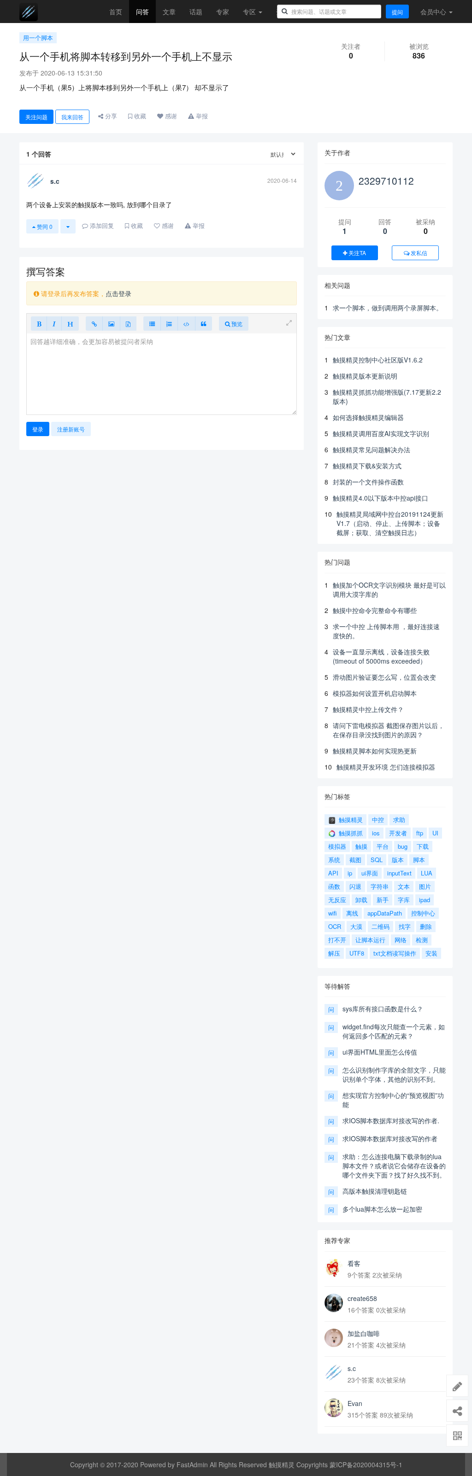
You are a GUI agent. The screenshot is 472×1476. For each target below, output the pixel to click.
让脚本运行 (370, 939)
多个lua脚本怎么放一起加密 (382, 1208)
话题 (195, 11)
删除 (426, 926)
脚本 (419, 859)
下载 (423, 846)
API (333, 873)
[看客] (333, 1268)
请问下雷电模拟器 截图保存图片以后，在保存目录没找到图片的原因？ (388, 730)
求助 (399, 819)
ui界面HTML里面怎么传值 (379, 1051)
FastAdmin (192, 1464)
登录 (37, 429)
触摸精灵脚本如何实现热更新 (375, 750)
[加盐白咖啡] (333, 1338)
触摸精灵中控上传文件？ (368, 709)
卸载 (361, 899)
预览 (236, 323)
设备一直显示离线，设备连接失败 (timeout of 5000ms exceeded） (381, 656)
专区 (250, 11)
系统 (334, 859)
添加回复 (101, 225)
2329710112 (386, 180)
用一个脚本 (38, 37)
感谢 (170, 115)
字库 (404, 899)
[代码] (186, 323)
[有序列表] (169, 323)
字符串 (380, 886)
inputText (399, 873)
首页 (115, 11)
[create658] (333, 1303)
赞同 (44, 226)
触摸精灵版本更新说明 (365, 375)
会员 (433, 11)
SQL (377, 859)
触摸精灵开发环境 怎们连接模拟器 (385, 766)
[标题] (70, 323)
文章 (169, 11)
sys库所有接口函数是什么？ (382, 1008)
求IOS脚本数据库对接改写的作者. (390, 1120)
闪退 (355, 886)
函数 (334, 886)
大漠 (356, 926)
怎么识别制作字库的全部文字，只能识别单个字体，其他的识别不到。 (394, 1074)
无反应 (337, 899)
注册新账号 (71, 429)
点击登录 (118, 293)
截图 (355, 859)
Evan (355, 1403)
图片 (425, 886)
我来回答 (72, 117)
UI (435, 832)
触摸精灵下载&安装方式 (367, 465)
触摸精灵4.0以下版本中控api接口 (380, 497)
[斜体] (54, 323)
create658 (362, 1298)
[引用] (203, 323)
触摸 (361, 846)
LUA (426, 873)
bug (402, 846)
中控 (378, 819)
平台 (383, 846)
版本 (398, 859)
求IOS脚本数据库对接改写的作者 (389, 1138)
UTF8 (356, 953)
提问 (397, 12)
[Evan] (333, 1408)
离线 (352, 913)
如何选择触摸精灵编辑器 (368, 417)
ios (376, 832)
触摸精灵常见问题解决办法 (371, 449)
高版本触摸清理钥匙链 (374, 1191)
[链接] (94, 323)
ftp (419, 832)
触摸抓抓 (350, 832)
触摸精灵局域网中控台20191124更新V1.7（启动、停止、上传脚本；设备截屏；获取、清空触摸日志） (389, 523)
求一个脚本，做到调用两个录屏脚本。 (387, 307)
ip (350, 873)
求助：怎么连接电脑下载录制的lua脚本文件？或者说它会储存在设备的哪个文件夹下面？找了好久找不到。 (394, 1165)
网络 (401, 939)
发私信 (418, 253)
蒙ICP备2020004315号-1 (366, 1464)
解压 (334, 953)
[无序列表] (152, 323)
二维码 (380, 926)
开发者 (398, 832)
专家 (222, 11)
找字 (405, 926)
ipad (424, 899)
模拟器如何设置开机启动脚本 (375, 693)
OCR (334, 926)
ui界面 (369, 873)
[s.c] (333, 1373)
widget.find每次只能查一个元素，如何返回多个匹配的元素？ (393, 1031)
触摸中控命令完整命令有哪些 (375, 610)
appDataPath (384, 913)
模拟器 (337, 846)
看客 (354, 1263)
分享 (110, 115)
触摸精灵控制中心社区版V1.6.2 (378, 359)
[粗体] (39, 323)
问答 (142, 11)
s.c (352, 1368)
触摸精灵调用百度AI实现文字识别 (381, 433)
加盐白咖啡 (364, 1333)
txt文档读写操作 (394, 953)
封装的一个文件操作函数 (368, 481)
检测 (422, 939)
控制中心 (423, 913)
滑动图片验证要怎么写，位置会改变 (384, 677)
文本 (404, 886)
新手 (383, 899)
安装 (431, 953)
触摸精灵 (350, 819)
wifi (332, 913)
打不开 (337, 939)
